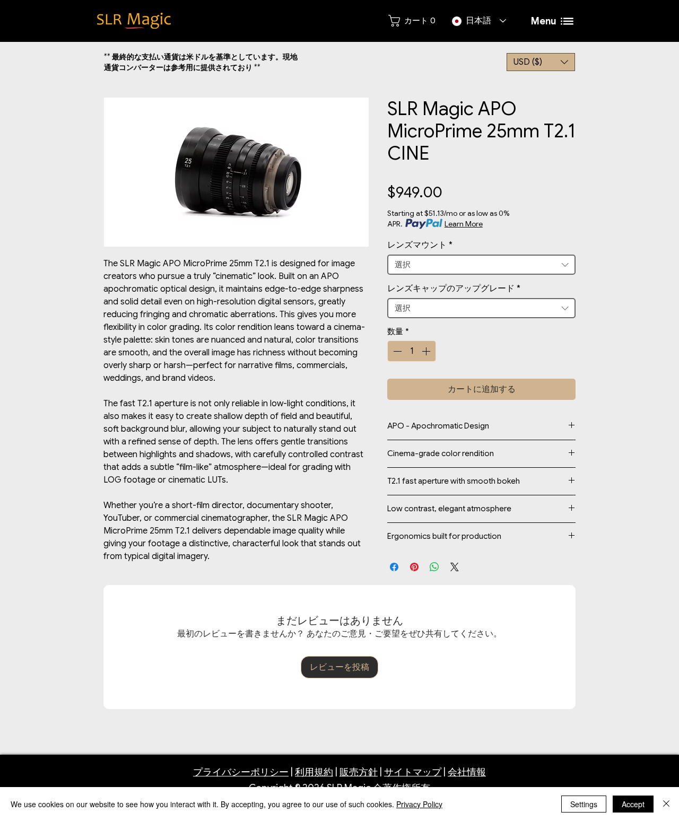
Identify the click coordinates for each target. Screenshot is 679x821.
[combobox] (481, 265)
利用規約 (314, 772)
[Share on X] (454, 567)
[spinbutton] (412, 351)
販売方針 (359, 772)
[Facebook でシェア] (394, 567)
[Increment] (427, 351)
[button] (541, 62)
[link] (411, 21)
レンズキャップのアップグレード (453, 288)
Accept (633, 804)
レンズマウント (419, 245)
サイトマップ (412, 772)
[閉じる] (666, 804)
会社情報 (467, 772)
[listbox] (541, 62)
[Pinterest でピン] (414, 567)
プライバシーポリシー (241, 772)
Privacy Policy (419, 804)
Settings (583, 804)
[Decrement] (396, 351)
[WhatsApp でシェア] (434, 567)
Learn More (464, 224)
